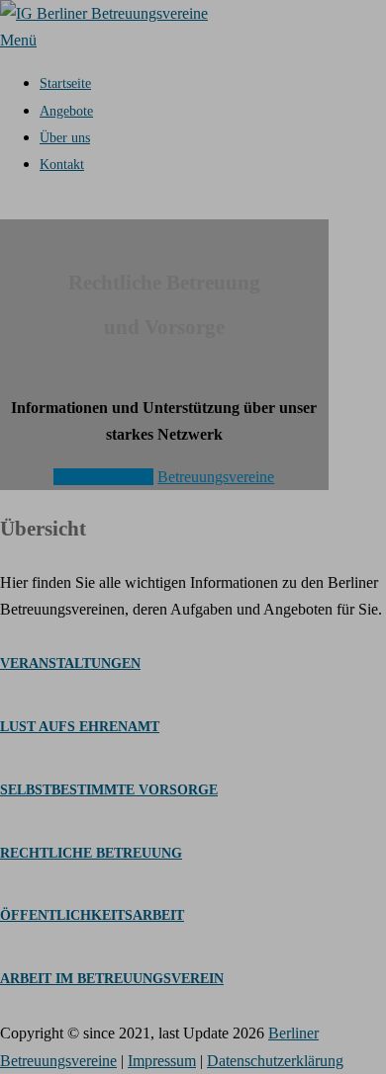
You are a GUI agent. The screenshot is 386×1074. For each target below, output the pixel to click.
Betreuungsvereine (215, 476)
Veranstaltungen (103, 476)
